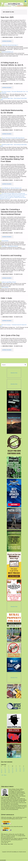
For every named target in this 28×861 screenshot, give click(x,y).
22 (5, 771)
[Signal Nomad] (14, 423)
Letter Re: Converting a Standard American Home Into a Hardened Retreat (11, 211)
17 (12, 769)
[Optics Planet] (14, 706)
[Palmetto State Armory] (14, 493)
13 (23, 768)
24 (12, 771)
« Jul (2, 775)
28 (1, 772)
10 (12, 768)
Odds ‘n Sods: (6, 298)
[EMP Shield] (14, 665)
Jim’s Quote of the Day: (10, 335)
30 (8, 772)
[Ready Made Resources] (14, 467)
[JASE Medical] (14, 751)
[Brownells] (14, 565)
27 (23, 771)
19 (20, 769)
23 (8, 771)
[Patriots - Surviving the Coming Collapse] (14, 518)
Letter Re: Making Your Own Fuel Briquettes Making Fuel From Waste (12, 159)
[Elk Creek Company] (14, 445)
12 (20, 768)
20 (23, 769)
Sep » (5, 775)
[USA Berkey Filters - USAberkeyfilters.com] (14, 635)
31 (12, 772)
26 (20, 771)
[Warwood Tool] (14, 691)
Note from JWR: (7, 17)
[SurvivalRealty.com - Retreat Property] (14, 620)
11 (16, 768)
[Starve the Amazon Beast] (14, 650)
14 (1, 769)
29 (5, 772)
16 (8, 769)
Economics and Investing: (11, 255)
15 (5, 769)
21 (1, 771)
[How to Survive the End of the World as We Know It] (14, 540)
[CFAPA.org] (14, 721)
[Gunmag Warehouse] (14, 401)
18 (16, 769)
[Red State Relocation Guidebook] (14, 736)
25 (16, 771)
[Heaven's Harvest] (14, 590)
